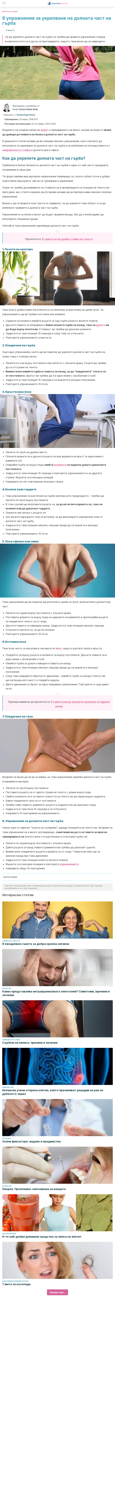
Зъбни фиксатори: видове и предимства (31, 1141)
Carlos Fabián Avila (28, 109)
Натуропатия (9, 1234)
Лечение (6, 1138)
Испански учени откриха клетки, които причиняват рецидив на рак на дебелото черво (52, 1092)
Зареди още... (57, 1292)
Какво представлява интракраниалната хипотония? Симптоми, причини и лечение (56, 993)
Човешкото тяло (11, 1040)
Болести (6, 988)
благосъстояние (10, 11)
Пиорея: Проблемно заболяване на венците (34, 1189)
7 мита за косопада (16, 1284)
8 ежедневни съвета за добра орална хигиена (35, 944)
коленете (60, 464)
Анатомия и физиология (15, 1281)
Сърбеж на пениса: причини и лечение (30, 1042)
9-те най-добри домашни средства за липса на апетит (42, 1236)
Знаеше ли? (8, 1087)
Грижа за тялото (11, 941)
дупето (100, 325)
